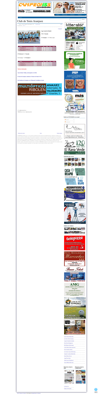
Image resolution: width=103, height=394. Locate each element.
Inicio (20, 17)
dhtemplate (39, 393)
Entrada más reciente (21, 133)
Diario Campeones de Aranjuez (21, 393)
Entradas (67, 119)
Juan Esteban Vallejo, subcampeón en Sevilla (27, 72)
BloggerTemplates (34, 393)
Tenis (24, 25)
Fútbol (57, 14)
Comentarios (68, 121)
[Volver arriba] (95, 390)
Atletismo (72, 14)
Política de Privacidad (67, 388)
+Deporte (80, 14)
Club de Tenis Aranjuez (30, 21)
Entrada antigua (59, 133)
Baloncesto (64, 14)
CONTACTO (66, 386)
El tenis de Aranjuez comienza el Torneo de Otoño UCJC (30, 76)
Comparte (60, 28)
